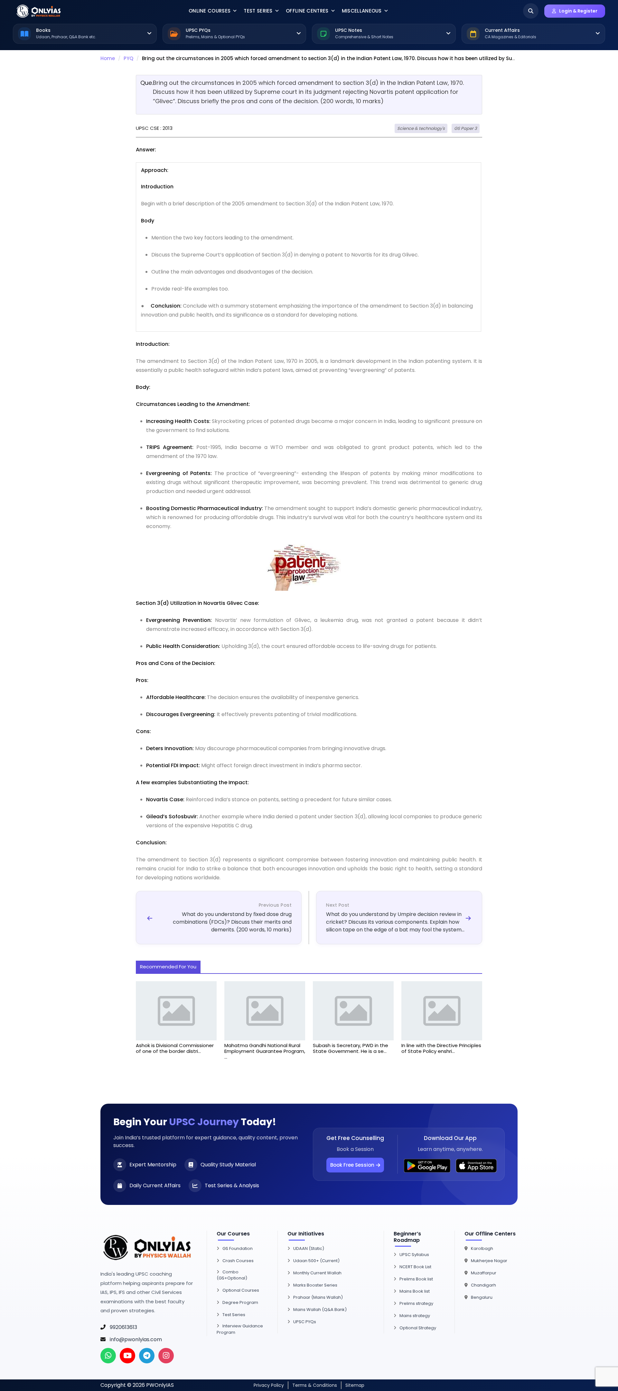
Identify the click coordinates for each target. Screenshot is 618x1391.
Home (107, 58)
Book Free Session (352, 1165)
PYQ (128, 58)
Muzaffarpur (483, 1273)
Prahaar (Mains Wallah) (318, 1297)
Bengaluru (481, 1297)
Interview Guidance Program (240, 1329)
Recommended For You (168, 966)
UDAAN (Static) (308, 1248)
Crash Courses (238, 1261)
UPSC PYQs (304, 1322)
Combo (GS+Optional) (232, 1275)
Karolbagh (482, 1248)
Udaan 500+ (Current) (316, 1261)
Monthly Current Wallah (317, 1273)
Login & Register (578, 11)
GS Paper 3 (465, 128)
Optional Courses (240, 1290)
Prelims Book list (416, 1279)
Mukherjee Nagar (489, 1261)
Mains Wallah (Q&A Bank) (320, 1309)
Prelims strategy (416, 1303)
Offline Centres (307, 10)
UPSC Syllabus (414, 1255)
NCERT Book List (415, 1267)
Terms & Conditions (314, 1385)
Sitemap (354, 1385)
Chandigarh (483, 1285)
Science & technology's (421, 128)
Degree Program (240, 1302)
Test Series (258, 10)
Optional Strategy (417, 1328)
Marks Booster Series (315, 1285)
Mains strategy (414, 1316)
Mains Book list (414, 1291)
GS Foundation (237, 1248)
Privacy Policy (269, 1385)
